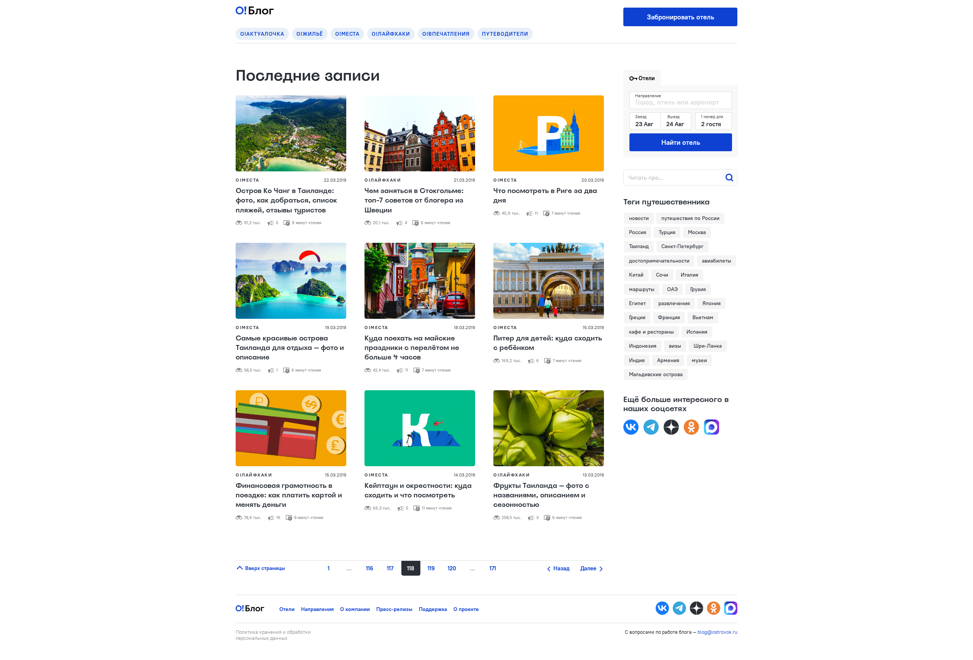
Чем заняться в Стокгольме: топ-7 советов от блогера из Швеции (414, 200)
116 (369, 568)
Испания (696, 331)
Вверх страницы (264, 568)
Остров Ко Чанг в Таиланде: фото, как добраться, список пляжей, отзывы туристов (286, 200)
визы (675, 345)
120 (452, 568)
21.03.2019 (464, 180)
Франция (669, 317)
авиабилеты (716, 260)
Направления (317, 609)
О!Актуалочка (262, 33)
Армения (668, 360)
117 (390, 568)
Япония (711, 303)
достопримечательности (659, 260)
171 (493, 568)
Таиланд (639, 246)
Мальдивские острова (656, 374)
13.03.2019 (593, 475)
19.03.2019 (335, 327)
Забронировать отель (680, 17)
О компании (355, 609)
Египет (637, 303)
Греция (637, 317)
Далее (589, 568)
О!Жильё (309, 33)
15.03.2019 (593, 327)
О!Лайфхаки (391, 33)
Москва (697, 232)
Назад (560, 568)
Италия (689, 274)
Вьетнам (703, 317)
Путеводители (505, 33)
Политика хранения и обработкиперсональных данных (273, 635)
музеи (699, 360)
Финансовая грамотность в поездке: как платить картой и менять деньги (289, 495)
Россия (637, 232)
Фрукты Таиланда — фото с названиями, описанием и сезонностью (541, 495)
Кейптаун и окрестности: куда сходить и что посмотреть (418, 490)
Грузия (698, 289)
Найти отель (680, 142)
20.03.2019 (593, 180)
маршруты (641, 289)
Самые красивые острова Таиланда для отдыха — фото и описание (290, 348)
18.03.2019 (464, 327)
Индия (637, 360)
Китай (636, 274)
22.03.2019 (335, 180)
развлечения (674, 303)
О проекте (466, 609)
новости (639, 218)
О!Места (347, 33)
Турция (667, 232)
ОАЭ (672, 289)
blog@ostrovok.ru (717, 632)
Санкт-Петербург (682, 246)
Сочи (662, 274)
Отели (287, 609)
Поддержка (433, 609)
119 (431, 568)
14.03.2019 (464, 475)
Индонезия (642, 345)
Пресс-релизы (394, 609)
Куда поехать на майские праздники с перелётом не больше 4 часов (411, 348)
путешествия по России (690, 218)
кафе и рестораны (651, 331)
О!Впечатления (446, 33)
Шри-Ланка (708, 345)
